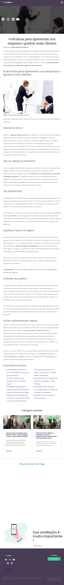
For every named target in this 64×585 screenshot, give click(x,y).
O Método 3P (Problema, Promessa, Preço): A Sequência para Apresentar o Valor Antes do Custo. (46, 435)
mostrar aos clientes (18, 182)
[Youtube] (14, 559)
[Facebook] (6, 559)
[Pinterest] (8, 563)
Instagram (43, 354)
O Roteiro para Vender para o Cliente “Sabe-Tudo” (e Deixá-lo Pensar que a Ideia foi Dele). (17, 434)
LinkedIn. (21, 357)
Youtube (6, 357)
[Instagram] (10, 559)
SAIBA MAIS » (9, 451)
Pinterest (13, 357)
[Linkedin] (12, 563)
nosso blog (49, 357)
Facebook (51, 354)
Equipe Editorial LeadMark (19, 47)
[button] (61, 2)
